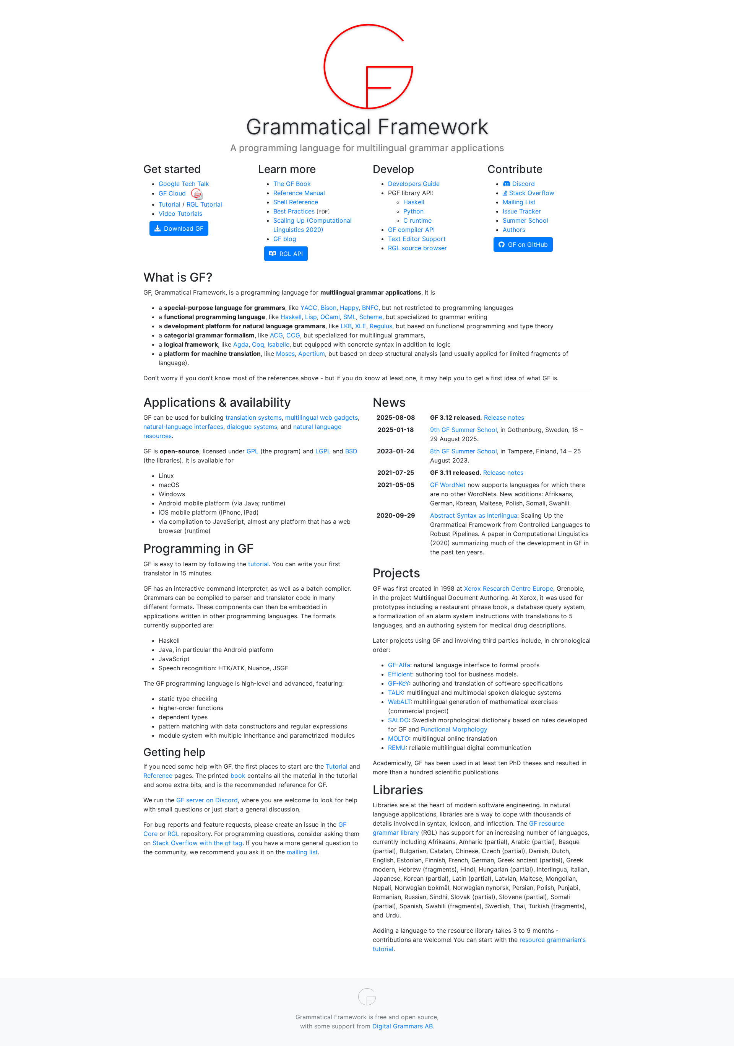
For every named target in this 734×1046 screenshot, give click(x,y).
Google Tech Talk (184, 183)
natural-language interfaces (183, 426)
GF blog (284, 239)
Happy (349, 307)
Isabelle (278, 344)
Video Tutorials (180, 213)
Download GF (182, 228)
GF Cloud (173, 193)
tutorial (258, 564)
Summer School (525, 220)
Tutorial (169, 204)
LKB (346, 326)
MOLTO (398, 738)
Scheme (370, 317)
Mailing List (519, 202)
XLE (360, 326)
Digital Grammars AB (402, 1026)
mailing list (302, 852)
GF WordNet (448, 485)
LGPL (323, 451)
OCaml (330, 317)
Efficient (400, 674)
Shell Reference (295, 202)
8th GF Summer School (463, 451)
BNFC (370, 307)
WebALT (399, 701)
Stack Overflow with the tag (197, 843)
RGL (173, 833)
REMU (397, 747)
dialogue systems (252, 426)
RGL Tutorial (204, 204)
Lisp (311, 317)
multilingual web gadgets (321, 417)
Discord (522, 183)
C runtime (417, 220)
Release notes (504, 417)
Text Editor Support (417, 239)
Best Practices (294, 211)
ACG (276, 335)
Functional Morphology (454, 729)
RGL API (290, 253)
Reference (157, 775)
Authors (514, 229)
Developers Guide (414, 183)
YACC (308, 307)
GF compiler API (411, 229)
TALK (395, 692)
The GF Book (292, 183)
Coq (258, 344)
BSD (351, 451)
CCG (293, 335)
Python (413, 211)
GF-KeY (398, 683)
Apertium (311, 353)
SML (349, 317)
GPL (252, 451)
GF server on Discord (207, 800)
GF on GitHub (527, 244)
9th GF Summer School (463, 429)
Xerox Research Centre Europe (508, 588)
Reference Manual (299, 193)
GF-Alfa (399, 665)
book (238, 775)
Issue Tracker (522, 211)
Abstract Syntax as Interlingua (473, 515)
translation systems (254, 417)
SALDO (398, 720)
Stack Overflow (530, 193)
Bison (328, 307)
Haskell (413, 202)
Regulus (381, 326)
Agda (240, 344)
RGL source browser (417, 248)
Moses (285, 353)
